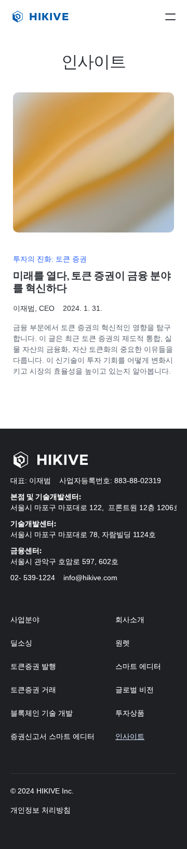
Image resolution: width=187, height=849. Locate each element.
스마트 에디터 (138, 666)
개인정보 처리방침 (40, 810)
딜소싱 (21, 643)
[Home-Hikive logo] (49, 459)
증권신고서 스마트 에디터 (52, 736)
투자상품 (129, 713)
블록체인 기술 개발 (41, 713)
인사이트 (129, 736)
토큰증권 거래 (33, 690)
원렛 (122, 643)
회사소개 (130, 619)
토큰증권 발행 (33, 666)
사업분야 (24, 619)
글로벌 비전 (134, 690)
